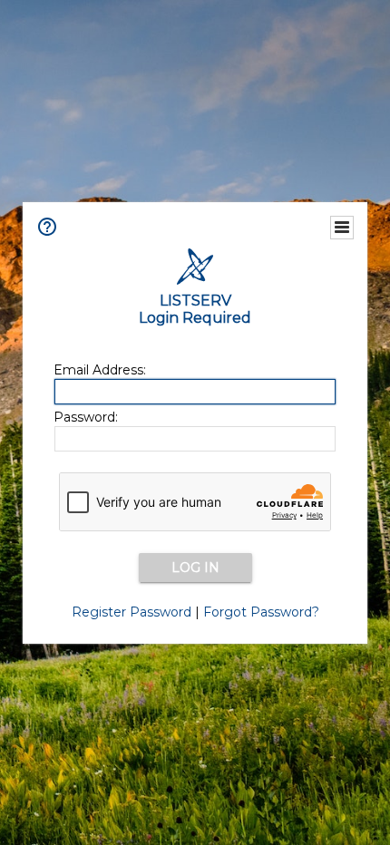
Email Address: (100, 370)
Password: (86, 417)
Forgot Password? (261, 612)
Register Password (131, 612)
